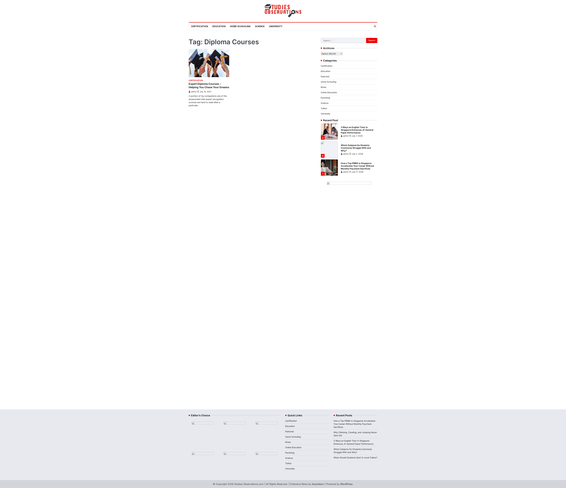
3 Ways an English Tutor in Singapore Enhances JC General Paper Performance (357, 130)
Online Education (329, 92)
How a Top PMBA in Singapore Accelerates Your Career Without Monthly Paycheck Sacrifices (357, 166)
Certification (199, 26)
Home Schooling (240, 26)
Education (219, 26)
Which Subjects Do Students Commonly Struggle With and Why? (356, 148)
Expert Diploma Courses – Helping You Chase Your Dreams (209, 85)
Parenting (325, 97)
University (275, 26)
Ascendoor (318, 484)
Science (260, 26)
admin (193, 92)
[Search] (375, 26)
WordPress (346, 484)
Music (323, 87)
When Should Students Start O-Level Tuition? (355, 457)
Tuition (324, 108)
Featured (325, 76)
